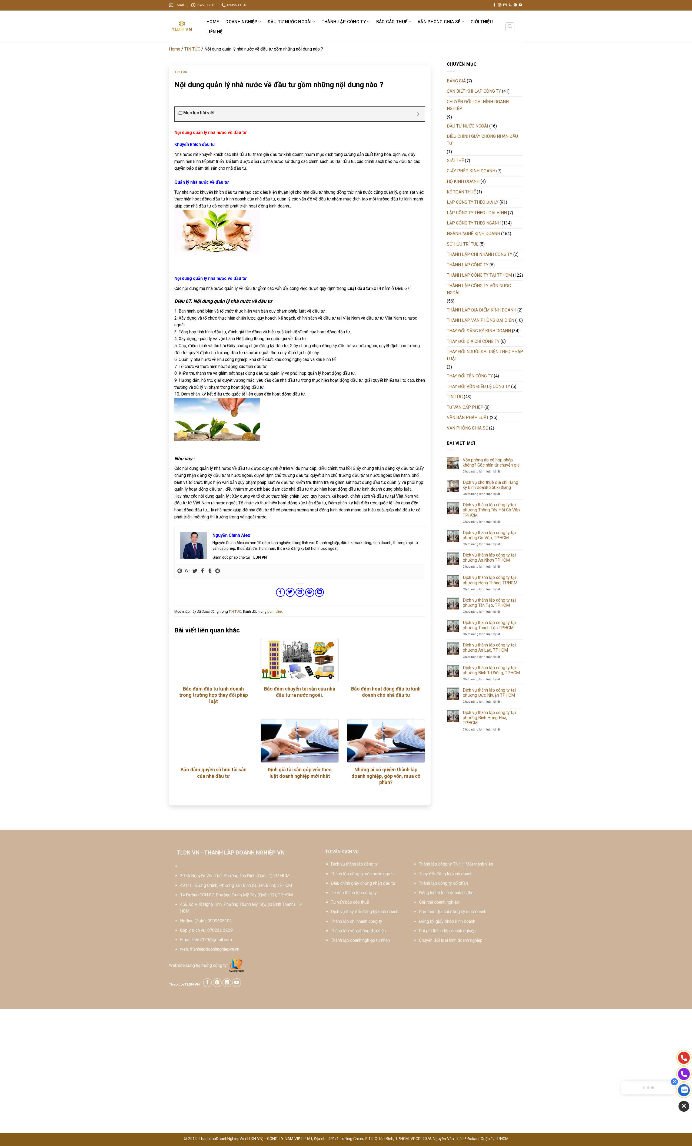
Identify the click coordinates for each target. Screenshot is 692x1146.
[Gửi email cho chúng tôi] (505, 5)
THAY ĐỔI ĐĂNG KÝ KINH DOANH (479, 330)
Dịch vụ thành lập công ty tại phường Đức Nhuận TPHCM (489, 693)
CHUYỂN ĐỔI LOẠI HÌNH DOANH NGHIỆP (478, 105)
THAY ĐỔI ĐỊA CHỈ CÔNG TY (473, 341)
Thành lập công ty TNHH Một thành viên (456, 864)
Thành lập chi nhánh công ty (356, 921)
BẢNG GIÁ (456, 80)
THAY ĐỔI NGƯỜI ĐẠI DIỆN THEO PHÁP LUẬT (485, 355)
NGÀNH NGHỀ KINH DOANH (473, 233)
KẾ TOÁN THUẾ (461, 192)
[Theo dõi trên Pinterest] (515, 5)
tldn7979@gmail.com (212, 939)
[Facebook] (202, 571)
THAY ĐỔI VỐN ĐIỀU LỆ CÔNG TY (478, 386)
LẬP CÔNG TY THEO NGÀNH (474, 223)
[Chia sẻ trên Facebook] (280, 592)
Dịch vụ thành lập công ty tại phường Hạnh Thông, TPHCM (490, 580)
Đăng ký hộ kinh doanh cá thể (446, 892)
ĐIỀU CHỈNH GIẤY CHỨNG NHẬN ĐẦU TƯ (482, 140)
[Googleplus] (187, 571)
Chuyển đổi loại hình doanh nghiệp (451, 940)
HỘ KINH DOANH (463, 181)
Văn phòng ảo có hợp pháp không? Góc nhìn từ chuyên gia (491, 462)
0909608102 (220, 920)
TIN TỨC (192, 49)
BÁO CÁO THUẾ (392, 21)
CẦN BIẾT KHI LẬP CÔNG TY (474, 91)
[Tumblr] (210, 571)
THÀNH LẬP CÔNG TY (344, 21)
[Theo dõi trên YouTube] (520, 5)
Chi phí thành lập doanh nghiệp (447, 930)
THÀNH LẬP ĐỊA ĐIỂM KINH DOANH (481, 310)
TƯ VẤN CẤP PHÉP (465, 407)
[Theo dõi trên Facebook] (494, 5)
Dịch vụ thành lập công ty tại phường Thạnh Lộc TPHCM (489, 625)
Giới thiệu (482, 21)
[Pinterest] (179, 571)
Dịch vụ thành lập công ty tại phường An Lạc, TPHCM (489, 647)
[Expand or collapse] (418, 114)
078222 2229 (220, 930)
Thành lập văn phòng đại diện (358, 930)
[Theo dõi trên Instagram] (499, 5)
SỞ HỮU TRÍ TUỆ (462, 244)
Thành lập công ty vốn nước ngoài (362, 873)
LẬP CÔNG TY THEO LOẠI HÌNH (477, 212)
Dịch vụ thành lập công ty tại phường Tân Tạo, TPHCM (489, 603)
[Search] (510, 26)
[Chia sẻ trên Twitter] (290, 592)
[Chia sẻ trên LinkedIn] (319, 592)
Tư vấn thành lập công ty (354, 892)
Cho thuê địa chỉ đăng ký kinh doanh (452, 911)
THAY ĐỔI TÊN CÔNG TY (470, 375)
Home (213, 21)
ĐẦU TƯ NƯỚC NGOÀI (289, 21)
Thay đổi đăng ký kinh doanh (446, 873)
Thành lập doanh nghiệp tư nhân (360, 940)
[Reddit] (217, 571)
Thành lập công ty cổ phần (443, 883)
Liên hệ (214, 31)
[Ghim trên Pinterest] (309, 592)
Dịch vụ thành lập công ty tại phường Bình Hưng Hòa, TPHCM (489, 717)
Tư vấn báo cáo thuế (350, 902)
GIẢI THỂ (455, 160)
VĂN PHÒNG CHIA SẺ (439, 21)
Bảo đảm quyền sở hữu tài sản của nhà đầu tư (214, 773)
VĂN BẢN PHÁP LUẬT (468, 417)
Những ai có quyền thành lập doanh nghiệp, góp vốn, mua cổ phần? (385, 776)
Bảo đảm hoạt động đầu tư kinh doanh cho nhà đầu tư (386, 692)
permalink (274, 611)
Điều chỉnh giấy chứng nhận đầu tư (363, 883)
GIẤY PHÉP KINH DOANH (471, 170)
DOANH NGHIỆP (241, 21)
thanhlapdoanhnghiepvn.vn (214, 949)
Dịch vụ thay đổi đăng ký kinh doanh (364, 911)
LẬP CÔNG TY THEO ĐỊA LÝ (472, 202)
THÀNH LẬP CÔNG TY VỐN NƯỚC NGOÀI (479, 289)
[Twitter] (194, 571)
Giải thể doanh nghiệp (439, 902)
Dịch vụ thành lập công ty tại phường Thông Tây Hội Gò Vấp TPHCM (491, 510)
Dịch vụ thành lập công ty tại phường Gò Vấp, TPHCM (489, 535)
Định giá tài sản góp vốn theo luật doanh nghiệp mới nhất (300, 773)
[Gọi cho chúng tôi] (510, 5)
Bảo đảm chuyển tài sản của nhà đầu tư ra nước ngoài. (299, 692)
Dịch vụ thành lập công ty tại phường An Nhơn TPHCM (489, 557)
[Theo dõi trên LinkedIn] (226, 982)
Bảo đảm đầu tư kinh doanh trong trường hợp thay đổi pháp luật (213, 695)
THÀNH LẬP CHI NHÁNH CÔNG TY (479, 254)
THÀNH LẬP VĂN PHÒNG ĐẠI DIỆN (480, 320)
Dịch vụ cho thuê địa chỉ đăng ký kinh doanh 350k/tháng (490, 485)
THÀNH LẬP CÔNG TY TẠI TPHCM (479, 275)
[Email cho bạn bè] (299, 592)
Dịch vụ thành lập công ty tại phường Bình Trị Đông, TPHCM (491, 670)
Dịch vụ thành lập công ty (354, 864)
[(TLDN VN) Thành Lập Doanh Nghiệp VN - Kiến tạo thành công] (182, 26)
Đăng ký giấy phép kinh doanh (447, 921)
